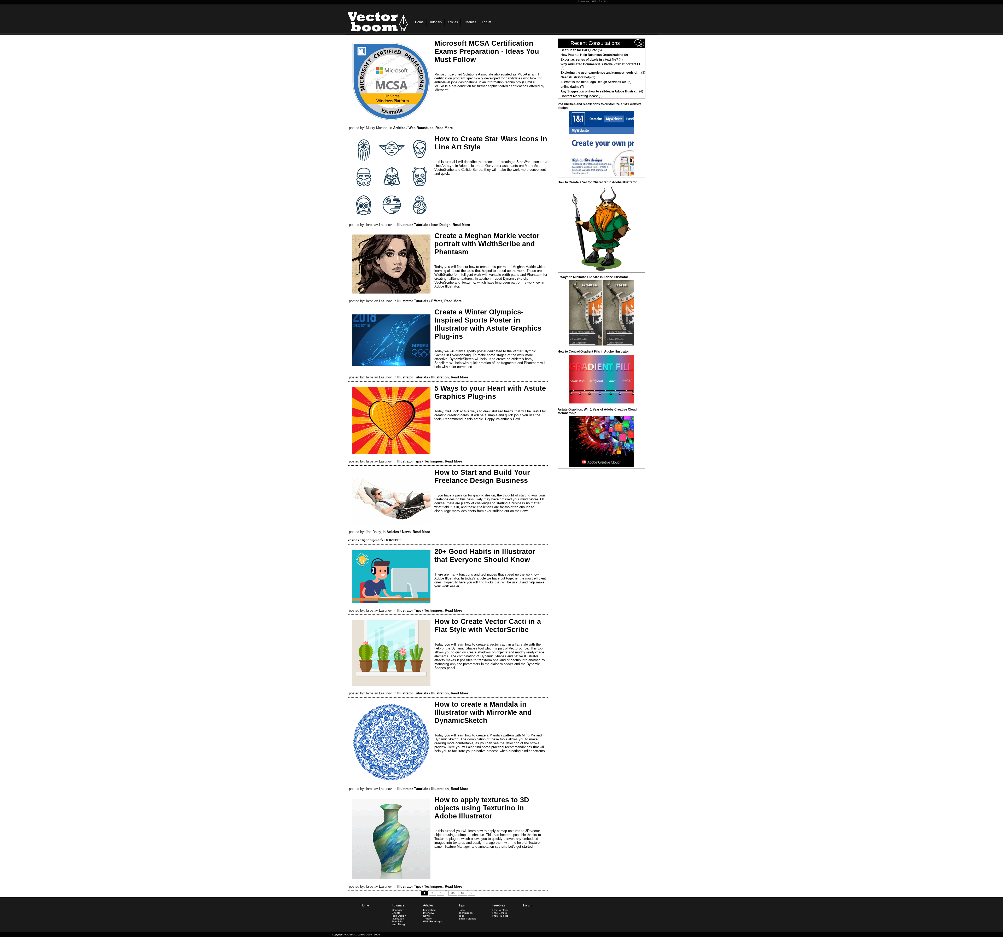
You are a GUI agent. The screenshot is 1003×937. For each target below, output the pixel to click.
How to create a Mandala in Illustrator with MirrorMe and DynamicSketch (483, 712)
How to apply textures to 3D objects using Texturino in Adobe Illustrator (481, 808)
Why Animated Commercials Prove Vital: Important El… (602, 64)
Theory (427, 918)
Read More (444, 128)
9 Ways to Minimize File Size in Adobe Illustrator (593, 277)
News (406, 532)
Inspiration (429, 910)
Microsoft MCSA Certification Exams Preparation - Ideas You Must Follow (486, 51)
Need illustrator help (576, 77)
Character (398, 910)
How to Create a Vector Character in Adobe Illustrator (597, 182)
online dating (570, 87)
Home (419, 22)
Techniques (433, 461)
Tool (461, 915)
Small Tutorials (467, 918)
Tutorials (435, 22)
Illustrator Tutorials (412, 225)
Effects (436, 301)
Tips (462, 905)
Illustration (440, 377)
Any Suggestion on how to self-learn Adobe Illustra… (599, 91)
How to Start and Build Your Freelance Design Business (482, 476)
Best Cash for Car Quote (579, 50)
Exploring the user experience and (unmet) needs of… (600, 72)
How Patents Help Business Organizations (592, 55)
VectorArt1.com (353, 934)
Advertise (583, 1)
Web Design (399, 924)
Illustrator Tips (409, 461)
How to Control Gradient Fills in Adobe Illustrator (593, 351)
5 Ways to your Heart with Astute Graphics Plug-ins (490, 392)
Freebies (470, 22)
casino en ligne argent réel (366, 540)
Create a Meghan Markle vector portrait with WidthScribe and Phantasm (487, 244)
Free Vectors (500, 910)
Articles (452, 22)
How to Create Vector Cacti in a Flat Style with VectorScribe (487, 626)
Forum (486, 22)
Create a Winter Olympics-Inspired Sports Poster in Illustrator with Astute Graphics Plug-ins (487, 324)
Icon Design (441, 225)
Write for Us (599, 1)
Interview (428, 912)
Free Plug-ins (500, 915)
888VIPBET (393, 540)
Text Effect (398, 921)
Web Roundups (421, 128)
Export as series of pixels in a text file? (589, 59)
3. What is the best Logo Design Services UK (594, 82)
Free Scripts (499, 912)
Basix (462, 910)
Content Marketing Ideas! (579, 96)
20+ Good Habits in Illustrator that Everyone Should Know (484, 556)
